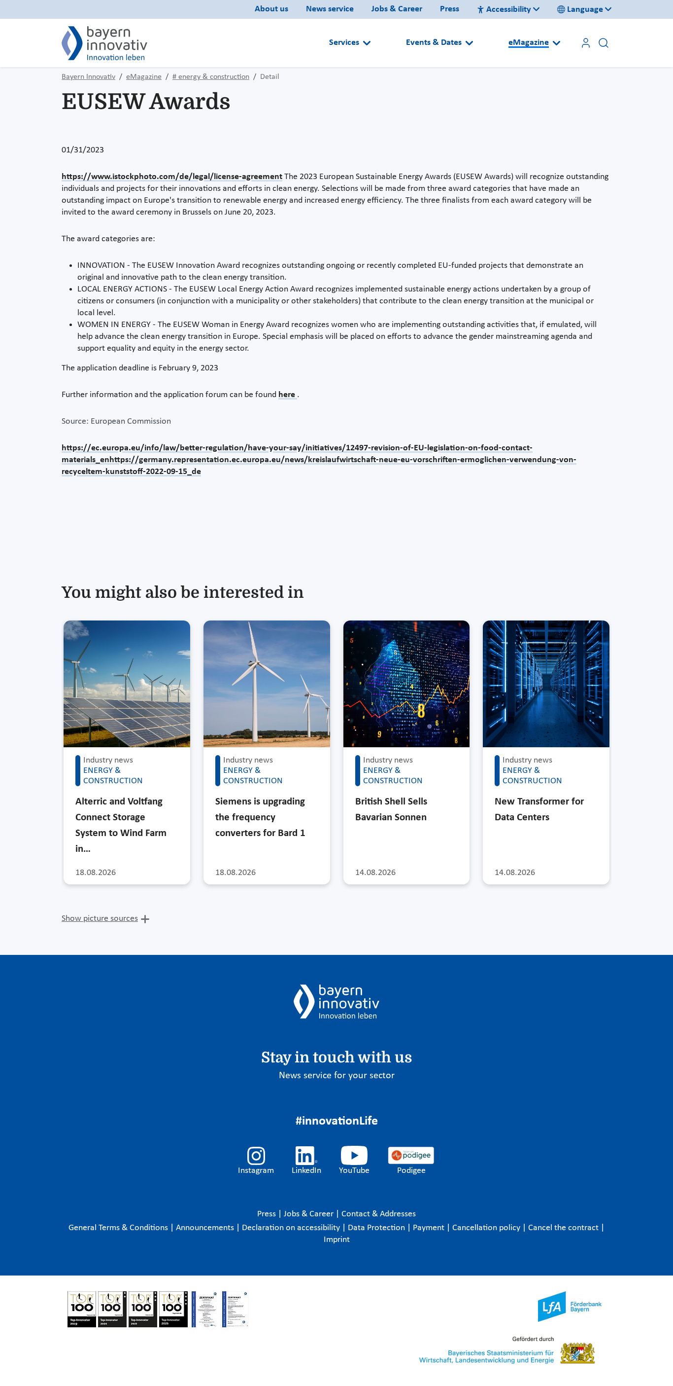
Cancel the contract (564, 1228)
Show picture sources (100, 918)
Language (585, 9)
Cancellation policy (487, 1228)
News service (330, 9)
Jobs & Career (396, 9)
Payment (429, 1228)
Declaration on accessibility (292, 1228)
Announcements (206, 1228)
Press (449, 9)
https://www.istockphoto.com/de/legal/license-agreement (172, 177)
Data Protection (377, 1228)
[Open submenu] (366, 43)
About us (271, 9)
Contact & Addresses (378, 1214)
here (287, 395)
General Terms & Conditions (119, 1228)
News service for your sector (337, 1076)
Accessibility (508, 9)
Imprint (337, 1239)
